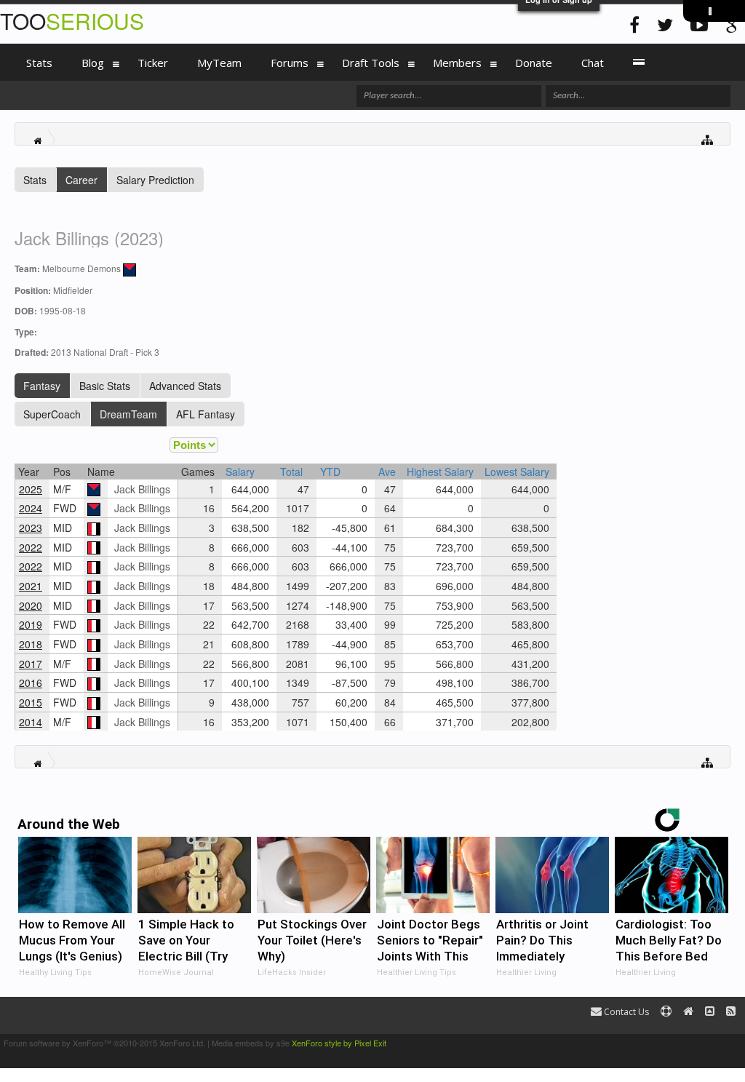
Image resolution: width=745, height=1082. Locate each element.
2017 (30, 663)
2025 (30, 489)
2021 (30, 585)
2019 (30, 624)
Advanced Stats (185, 385)
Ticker (153, 62)
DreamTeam (128, 414)
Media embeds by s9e (251, 1043)
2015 (30, 702)
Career (81, 179)
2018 (30, 644)
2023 (30, 527)
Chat (592, 62)
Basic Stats (104, 385)
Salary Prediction (155, 179)
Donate (533, 62)
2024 (30, 508)
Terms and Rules (711, 1043)
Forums (289, 62)
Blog (92, 62)
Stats (35, 179)
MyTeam (219, 62)
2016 (30, 682)
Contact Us (625, 1012)
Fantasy (41, 385)
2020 (30, 605)
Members (457, 62)
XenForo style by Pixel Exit (339, 1043)
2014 (30, 722)
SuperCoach (52, 414)
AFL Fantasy (205, 414)
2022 (30, 547)
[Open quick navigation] (707, 139)
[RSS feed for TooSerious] (730, 1012)
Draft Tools (370, 62)
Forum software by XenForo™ (104, 1043)
